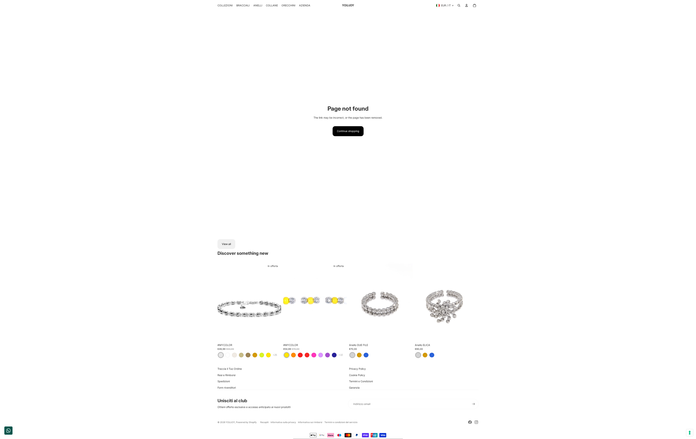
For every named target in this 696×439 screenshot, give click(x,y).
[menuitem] (225, 5)
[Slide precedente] (223, 302)
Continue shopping (348, 131)
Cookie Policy (357, 375)
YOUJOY (230, 422)
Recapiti (264, 422)
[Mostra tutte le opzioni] (275, 355)
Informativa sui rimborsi (310, 422)
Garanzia (354, 387)
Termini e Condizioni (361, 381)
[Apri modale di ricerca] (459, 5)
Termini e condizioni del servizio (340, 422)
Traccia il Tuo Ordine (230, 368)
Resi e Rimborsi (226, 375)
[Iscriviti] (473, 404)
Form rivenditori (227, 387)
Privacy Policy (357, 368)
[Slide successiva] (275, 302)
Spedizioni (224, 381)
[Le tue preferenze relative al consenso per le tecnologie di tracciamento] (689, 432)
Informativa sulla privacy (283, 422)
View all (226, 244)
